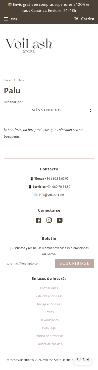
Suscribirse (75, 263)
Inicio (7, 80)
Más (13, 19)
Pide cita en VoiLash (49, 296)
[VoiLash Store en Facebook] (38, 221)
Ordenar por (13, 102)
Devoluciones (49, 320)
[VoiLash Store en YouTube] (60, 221)
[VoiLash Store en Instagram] (49, 221)
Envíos (49, 312)
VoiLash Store (52, 360)
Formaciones (49, 288)
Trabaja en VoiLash (49, 304)
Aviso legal (49, 328)
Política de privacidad (49, 336)
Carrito (87, 19)
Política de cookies (49, 344)
